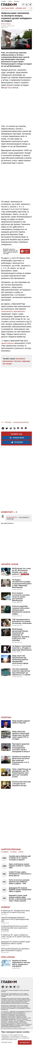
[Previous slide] (28, 8)
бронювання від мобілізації (20, 422)
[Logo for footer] (9, 982)
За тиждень (5, 852)
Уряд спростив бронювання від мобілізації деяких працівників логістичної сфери (20, 659)
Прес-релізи (8, 957)
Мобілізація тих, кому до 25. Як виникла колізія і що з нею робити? (21, 571)
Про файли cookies (6, 1042)
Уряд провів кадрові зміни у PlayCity (21, 722)
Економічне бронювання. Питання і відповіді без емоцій (16, 361)
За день (20, 852)
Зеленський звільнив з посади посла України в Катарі (21, 783)
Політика (6, 717)
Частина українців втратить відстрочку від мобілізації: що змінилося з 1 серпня (21, 672)
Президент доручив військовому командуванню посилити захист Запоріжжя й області (21, 747)
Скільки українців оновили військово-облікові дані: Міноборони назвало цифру (21, 610)
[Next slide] (31, 8)
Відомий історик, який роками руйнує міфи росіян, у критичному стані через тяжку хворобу (20, 898)
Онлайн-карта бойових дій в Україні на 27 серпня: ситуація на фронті (20, 858)
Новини (5, 907)
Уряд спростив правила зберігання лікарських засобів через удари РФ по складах (20, 735)
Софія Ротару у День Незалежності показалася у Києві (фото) (20, 874)
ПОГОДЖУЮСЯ (25, 1042)
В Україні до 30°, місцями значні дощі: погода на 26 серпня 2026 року (15, 911)
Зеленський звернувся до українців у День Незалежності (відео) (15, 949)
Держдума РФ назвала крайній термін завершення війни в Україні (20, 889)
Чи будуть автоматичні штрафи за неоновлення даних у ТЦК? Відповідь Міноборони (22, 583)
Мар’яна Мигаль (6, 24)
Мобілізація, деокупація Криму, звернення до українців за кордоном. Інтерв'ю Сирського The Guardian (20, 634)
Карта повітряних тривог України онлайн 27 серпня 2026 (19, 866)
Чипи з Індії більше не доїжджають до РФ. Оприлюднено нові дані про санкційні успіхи (21, 773)
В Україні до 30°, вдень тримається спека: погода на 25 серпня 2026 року (15, 936)
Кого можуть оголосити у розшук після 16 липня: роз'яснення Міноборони (21, 597)
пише (10, 88)
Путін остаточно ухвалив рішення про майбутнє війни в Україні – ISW (19, 881)
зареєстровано (7, 343)
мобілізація (8, 422)
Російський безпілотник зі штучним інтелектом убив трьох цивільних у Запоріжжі (14, 928)
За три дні (13, 852)
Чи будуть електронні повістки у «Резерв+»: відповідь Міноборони (22, 648)
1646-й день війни (7, 8)
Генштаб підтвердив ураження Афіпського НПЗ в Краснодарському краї (15, 919)
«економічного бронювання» (13, 311)
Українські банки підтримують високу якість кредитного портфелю (21, 963)
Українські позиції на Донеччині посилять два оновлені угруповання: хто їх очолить (21, 760)
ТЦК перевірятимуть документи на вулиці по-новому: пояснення (22, 621)
